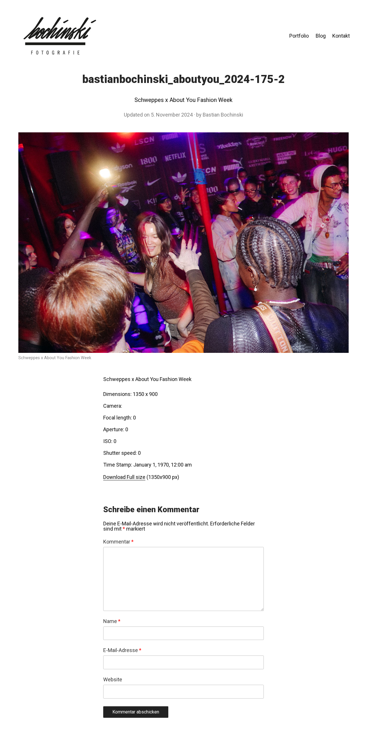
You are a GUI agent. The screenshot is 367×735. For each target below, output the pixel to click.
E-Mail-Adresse (122, 650)
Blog (321, 36)
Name (111, 621)
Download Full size (124, 477)
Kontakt (341, 36)
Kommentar (118, 541)
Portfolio (299, 36)
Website (112, 679)
